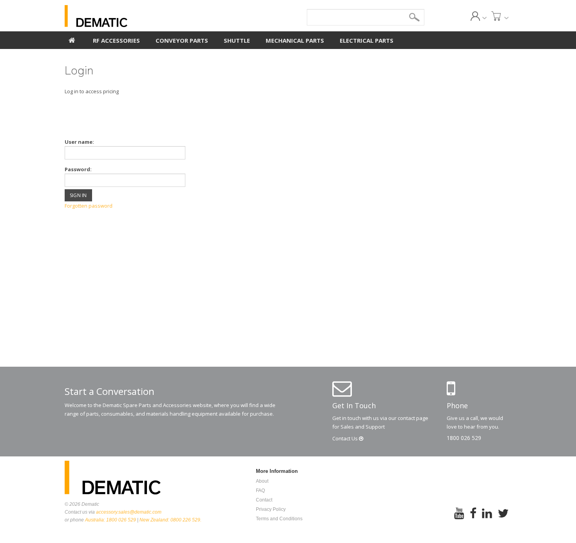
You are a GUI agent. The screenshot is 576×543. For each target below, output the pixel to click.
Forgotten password (88, 205)
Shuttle (237, 40)
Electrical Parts (366, 40)
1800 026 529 (464, 438)
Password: (78, 169)
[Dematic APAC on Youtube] (459, 518)
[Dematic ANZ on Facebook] (473, 518)
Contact (345, 438)
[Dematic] (132, 16)
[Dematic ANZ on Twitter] (503, 518)
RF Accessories (116, 40)
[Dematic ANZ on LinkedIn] (487, 518)
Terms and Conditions (279, 518)
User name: (79, 141)
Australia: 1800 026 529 (110, 520)
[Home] (72, 39)
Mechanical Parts (295, 40)
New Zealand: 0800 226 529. (170, 520)
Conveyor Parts (182, 40)
